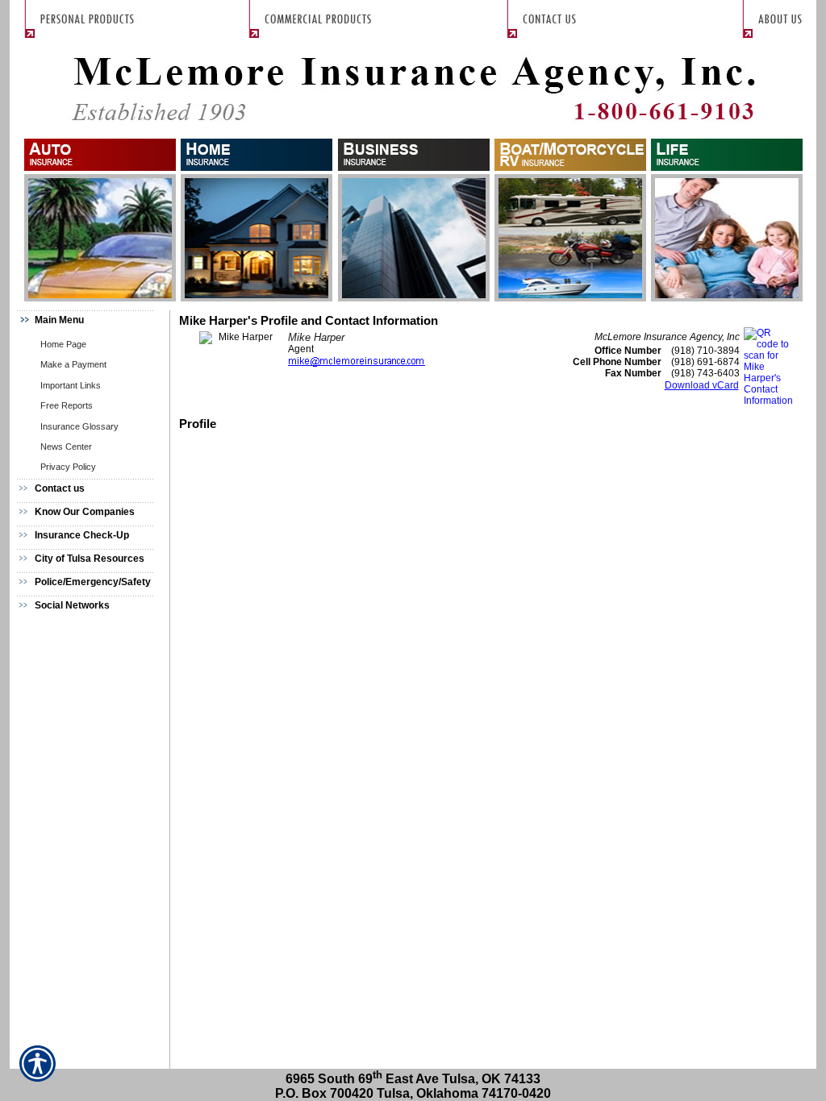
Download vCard (702, 385)
